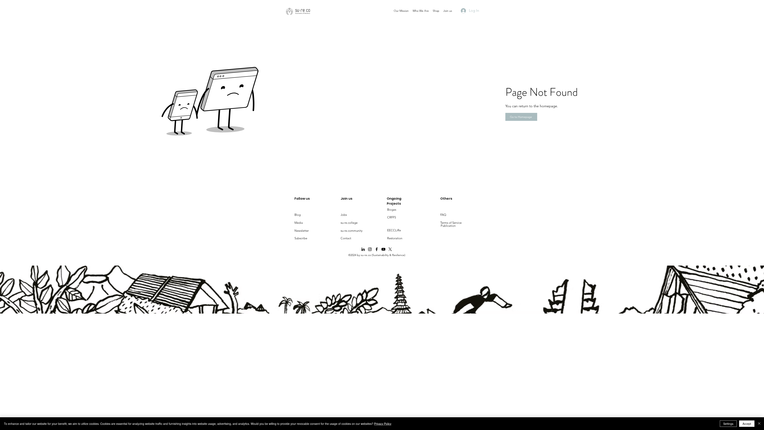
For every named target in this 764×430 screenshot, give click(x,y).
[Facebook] (376, 249)
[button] (401, 11)
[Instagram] (369, 249)
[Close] (759, 423)
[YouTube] (383, 249)
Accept (747, 424)
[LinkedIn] (363, 249)
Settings (728, 424)
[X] (390, 249)
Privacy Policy (382, 424)
